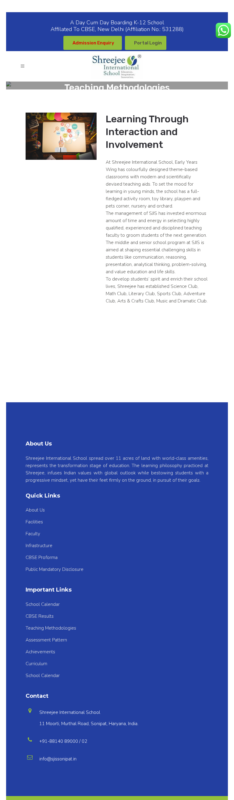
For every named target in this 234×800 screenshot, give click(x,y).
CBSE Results (40, 616)
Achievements (40, 652)
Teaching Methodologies (51, 628)
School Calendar (43, 604)
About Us (35, 510)
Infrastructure (39, 546)
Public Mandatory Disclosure (54, 569)
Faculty (33, 534)
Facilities (34, 522)
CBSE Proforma (42, 557)
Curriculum (36, 664)
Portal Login (148, 43)
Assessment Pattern (46, 640)
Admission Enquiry (93, 43)
